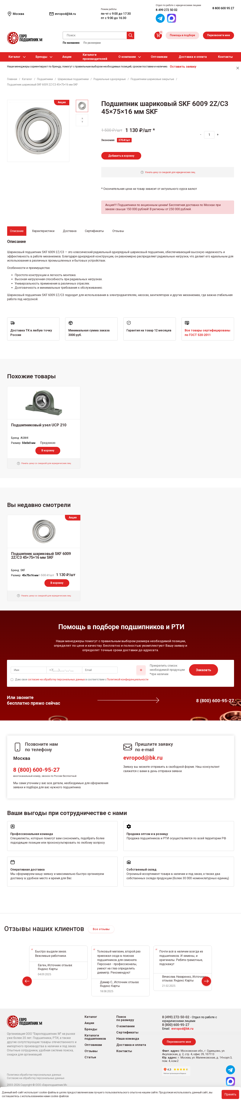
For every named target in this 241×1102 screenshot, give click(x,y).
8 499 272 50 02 (166, 10)
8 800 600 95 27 (223, 8)
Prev (27, 982)
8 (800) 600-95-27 (36, 769)
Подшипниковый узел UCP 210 (38, 425)
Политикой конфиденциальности (127, 679)
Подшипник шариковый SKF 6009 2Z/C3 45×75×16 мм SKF (41, 555)
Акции (66, 57)
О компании (127, 57)
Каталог (14, 57)
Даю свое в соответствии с (81, 679)
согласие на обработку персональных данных (56, 679)
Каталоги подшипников (95, 1037)
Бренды (41, 57)
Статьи (90, 1057)
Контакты (225, 57)
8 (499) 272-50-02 (175, 1017)
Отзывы (91, 1051)
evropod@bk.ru (143, 757)
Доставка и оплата (193, 57)
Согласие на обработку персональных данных (35, 1078)
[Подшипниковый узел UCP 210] (43, 402)
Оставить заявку (183, 66)
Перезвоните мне (218, 35)
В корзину (47, 450)
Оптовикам (159, 57)
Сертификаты (127, 1032)
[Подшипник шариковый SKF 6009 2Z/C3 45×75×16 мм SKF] (43, 531)
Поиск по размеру (125, 1018)
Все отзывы (101, 929)
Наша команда (127, 1038)
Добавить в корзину (121, 155)
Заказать (203, 670)
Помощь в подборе (182, 35)
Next (206, 982)
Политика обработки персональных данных (34, 1074)
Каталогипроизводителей (95, 57)
